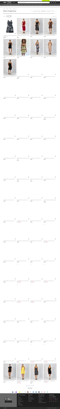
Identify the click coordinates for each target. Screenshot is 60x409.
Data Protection (20, 403)
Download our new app (46, 0)
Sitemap (19, 402)
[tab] (4, 5)
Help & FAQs (52, 0)
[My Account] (51, 2)
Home (4, 8)
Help (18, 396)
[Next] (55, 11)
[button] (51, 399)
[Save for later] (15, 33)
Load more (30, 388)
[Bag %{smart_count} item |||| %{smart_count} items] (56, 2)
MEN (14, 2)
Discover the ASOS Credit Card (42, 402)
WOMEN (9, 2)
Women (7, 8)
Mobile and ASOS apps (41, 396)
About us (29, 396)
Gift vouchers (40, 397)
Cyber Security (30, 401)
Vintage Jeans (54, 11)
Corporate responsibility (31, 398)
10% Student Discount (20, 401)
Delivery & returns (20, 398)
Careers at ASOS (30, 397)
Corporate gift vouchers (41, 398)
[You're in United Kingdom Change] (56, 0)
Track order (19, 397)
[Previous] (31, 11)
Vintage (10, 8)
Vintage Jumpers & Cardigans (36, 11)
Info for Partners (40, 401)
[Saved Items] (53, 2)
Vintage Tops (49, 11)
